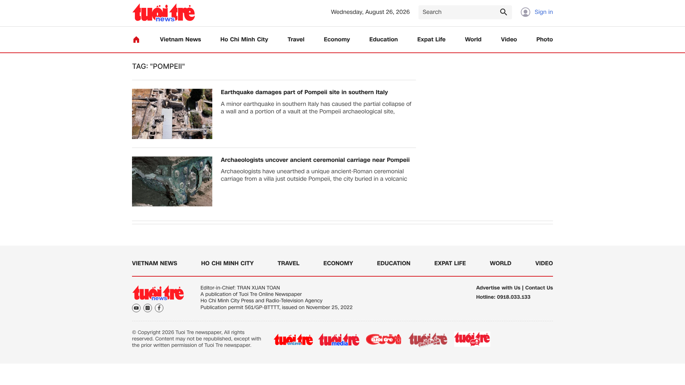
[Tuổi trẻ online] (293, 339)
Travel (296, 39)
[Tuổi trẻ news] (163, 12)
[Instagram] (147, 308)
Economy (337, 39)
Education (383, 39)
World (473, 39)
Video (509, 39)
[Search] (503, 11)
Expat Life (431, 39)
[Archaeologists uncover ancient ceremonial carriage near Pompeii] (172, 181)
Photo (545, 39)
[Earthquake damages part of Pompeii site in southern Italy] (172, 114)
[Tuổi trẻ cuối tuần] (428, 339)
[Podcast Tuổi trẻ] (472, 339)
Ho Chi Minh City (244, 39)
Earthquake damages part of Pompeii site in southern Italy (304, 92)
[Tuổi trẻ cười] (383, 339)
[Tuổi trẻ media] (338, 339)
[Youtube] (136, 308)
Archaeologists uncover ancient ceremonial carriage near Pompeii (315, 160)
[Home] (136, 39)
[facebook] (159, 308)
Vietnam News (180, 39)
